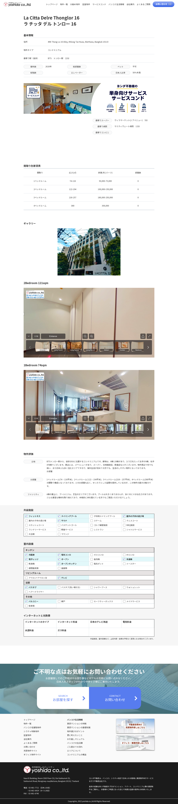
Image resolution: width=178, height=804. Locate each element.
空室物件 (86, 4)
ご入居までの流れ (75, 747)
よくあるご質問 (143, 4)
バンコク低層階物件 (32, 727)
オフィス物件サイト (32, 754)
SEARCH (63, 698)
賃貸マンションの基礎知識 (78, 727)
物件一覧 (64, 4)
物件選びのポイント (76, 731)
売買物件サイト (30, 751)
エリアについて (74, 751)
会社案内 (130, 4)
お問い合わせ (161, 4)
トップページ (52, 4)
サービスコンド (99, 4)
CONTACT (115, 698)
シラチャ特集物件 (31, 731)
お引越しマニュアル (76, 739)
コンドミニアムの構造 (76, 754)
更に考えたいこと (75, 735)
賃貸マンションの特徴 (76, 723)
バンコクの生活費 (75, 743)
